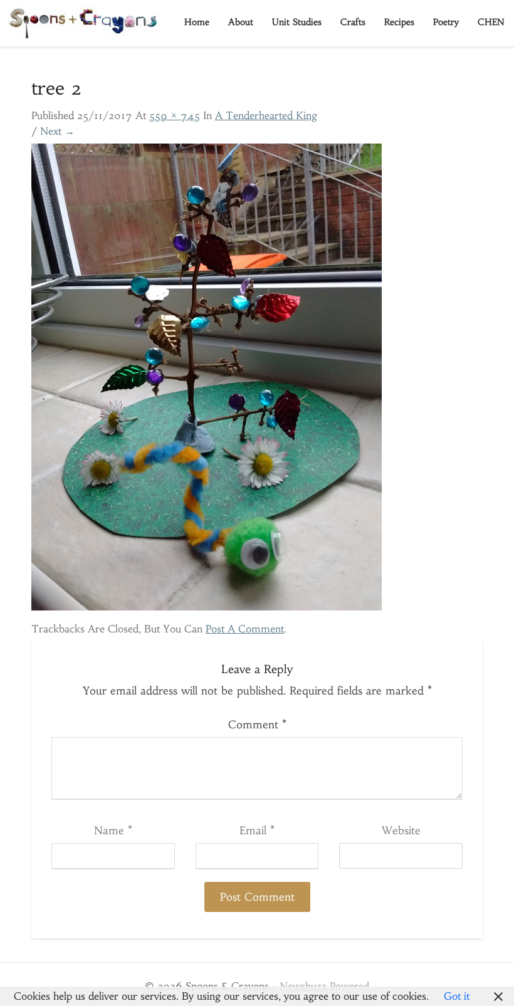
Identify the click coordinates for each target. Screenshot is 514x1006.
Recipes (399, 22)
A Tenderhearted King (266, 115)
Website (401, 830)
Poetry (446, 22)
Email (257, 830)
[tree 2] (206, 380)
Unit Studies (297, 22)
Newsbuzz (303, 986)
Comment (257, 724)
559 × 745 (174, 115)
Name (113, 830)
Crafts (352, 22)
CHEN (491, 22)
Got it (456, 996)
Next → (57, 131)
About (240, 22)
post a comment (245, 628)
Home (196, 22)
